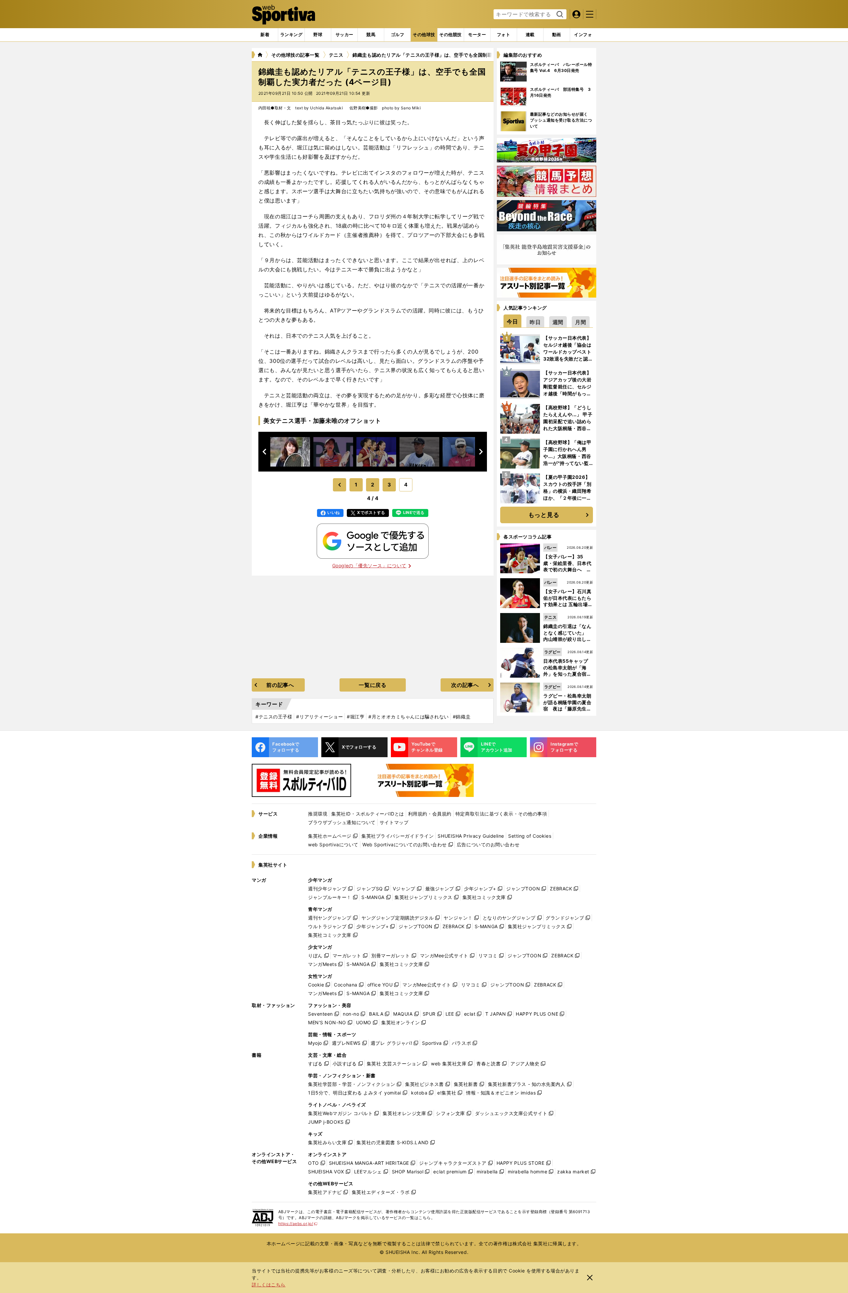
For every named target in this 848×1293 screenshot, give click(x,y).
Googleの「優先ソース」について (369, 565)
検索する (558, 15)
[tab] (318, 34)
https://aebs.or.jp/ (298, 1223)
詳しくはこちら (269, 1284)
